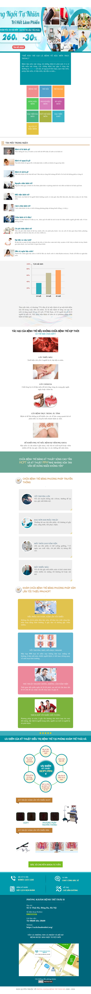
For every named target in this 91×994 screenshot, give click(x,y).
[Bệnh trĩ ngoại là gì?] (9, 165)
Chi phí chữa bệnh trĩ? (23, 228)
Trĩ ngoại (58, 89)
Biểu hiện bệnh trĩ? (22, 194)
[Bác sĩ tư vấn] (46, 864)
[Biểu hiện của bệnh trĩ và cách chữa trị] (9, 199)
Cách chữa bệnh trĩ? (22, 206)
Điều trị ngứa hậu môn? (24, 251)
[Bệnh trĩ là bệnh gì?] (9, 154)
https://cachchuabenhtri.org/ (40, 927)
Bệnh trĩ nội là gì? (21, 172)
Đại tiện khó (58, 115)
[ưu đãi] (45, 30)
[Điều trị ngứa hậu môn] (9, 256)
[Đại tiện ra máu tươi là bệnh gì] (9, 245)
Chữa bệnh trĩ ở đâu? (23, 217)
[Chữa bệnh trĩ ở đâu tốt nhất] (9, 222)
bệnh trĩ (32, 69)
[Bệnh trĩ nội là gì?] (9, 177)
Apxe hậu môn (32, 103)
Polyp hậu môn (45, 103)
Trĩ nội (45, 89)
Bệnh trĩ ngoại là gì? (22, 160)
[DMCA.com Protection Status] (45, 982)
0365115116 (32, 914)
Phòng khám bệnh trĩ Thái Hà (51, 989)
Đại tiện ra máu (32, 115)
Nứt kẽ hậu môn (45, 115)
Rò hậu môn (58, 103)
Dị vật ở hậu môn (32, 128)
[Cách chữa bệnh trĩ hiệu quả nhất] (9, 211)
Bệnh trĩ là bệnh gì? (22, 149)
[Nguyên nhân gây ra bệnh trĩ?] (9, 188)
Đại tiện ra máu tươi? (23, 240)
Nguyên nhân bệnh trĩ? (23, 183)
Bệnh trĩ (33, 89)
